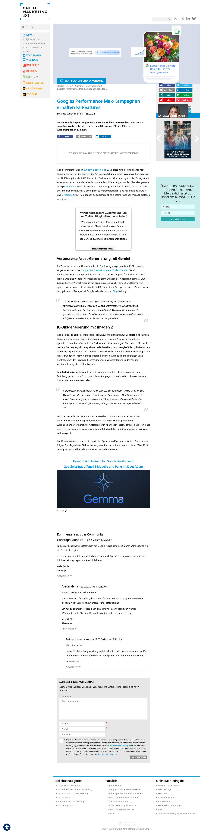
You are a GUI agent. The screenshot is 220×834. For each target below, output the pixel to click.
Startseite (62, 85)
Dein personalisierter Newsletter (124, 789)
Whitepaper (33, 55)
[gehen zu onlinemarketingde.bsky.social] (194, 19)
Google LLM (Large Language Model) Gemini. (104, 270)
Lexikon (28, 51)
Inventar (69, 186)
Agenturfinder (115, 785)
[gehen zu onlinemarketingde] (176, 19)
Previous (160, 138)
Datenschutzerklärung (107, 754)
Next (195, 138)
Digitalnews (31, 39)
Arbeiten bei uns (166, 797)
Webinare (32, 59)
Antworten (63, 575)
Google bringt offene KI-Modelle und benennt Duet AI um (103, 466)
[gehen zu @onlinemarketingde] (182, 19)
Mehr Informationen (102, 248)
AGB (160, 809)
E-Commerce (63, 797)
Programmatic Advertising (70, 801)
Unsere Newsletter (34, 47)
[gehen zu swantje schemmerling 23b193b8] (190, 114)
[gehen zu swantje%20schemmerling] (190, 111)
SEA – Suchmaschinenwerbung (73, 793)
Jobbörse (32, 71)
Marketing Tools (65, 805)
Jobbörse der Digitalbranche (122, 805)
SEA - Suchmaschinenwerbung (85, 85)
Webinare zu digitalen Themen (123, 797)
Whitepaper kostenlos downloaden (125, 793)
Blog (115, 291)
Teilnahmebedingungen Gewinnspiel (177, 813)
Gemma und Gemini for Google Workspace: (103, 461)
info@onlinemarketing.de (120, 745)
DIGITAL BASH (34, 88)
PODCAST (31, 94)
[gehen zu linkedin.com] (188, 19)
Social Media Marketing (69, 785)
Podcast (112, 813)
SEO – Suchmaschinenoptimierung (74, 789)
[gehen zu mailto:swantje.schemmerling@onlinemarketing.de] (190, 107)
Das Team (163, 793)
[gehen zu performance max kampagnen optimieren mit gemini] (64, 407)
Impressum (164, 801)
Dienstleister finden (118, 801)
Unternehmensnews (35, 43)
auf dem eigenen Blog (95, 169)
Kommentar (65, 696)
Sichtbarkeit (68, 194)
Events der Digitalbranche (121, 809)
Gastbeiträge (164, 789)
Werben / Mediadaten (169, 785)
